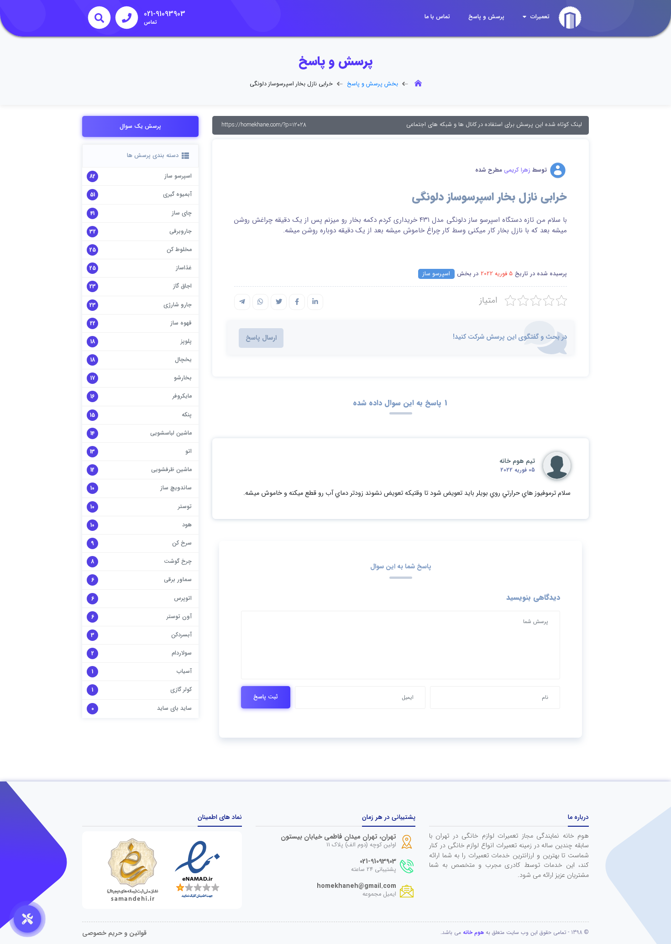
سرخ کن (182, 543)
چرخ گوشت (178, 561)
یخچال (183, 359)
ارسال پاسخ (261, 338)
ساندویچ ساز (176, 488)
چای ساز (182, 213)
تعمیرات (539, 16)
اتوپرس (183, 598)
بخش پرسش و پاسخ (372, 84)
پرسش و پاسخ (486, 16)
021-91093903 (378, 861)
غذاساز (184, 268)
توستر (185, 506)
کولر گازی (181, 689)
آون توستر (179, 616)
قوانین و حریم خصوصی (114, 933)
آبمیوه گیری (177, 194)
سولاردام (182, 653)
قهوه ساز (181, 323)
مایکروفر (182, 396)
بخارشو (183, 378)
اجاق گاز (182, 286)
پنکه (187, 415)
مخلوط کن (179, 249)
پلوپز (186, 341)
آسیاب (184, 671)
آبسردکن (181, 635)
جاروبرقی (180, 231)
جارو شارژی (177, 304)
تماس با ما (437, 16)
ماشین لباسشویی (171, 433)
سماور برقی (178, 579)
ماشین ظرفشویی (171, 469)
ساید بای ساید (174, 708)
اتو (188, 451)
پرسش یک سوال (140, 126)
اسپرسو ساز (436, 273)
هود (187, 525)
